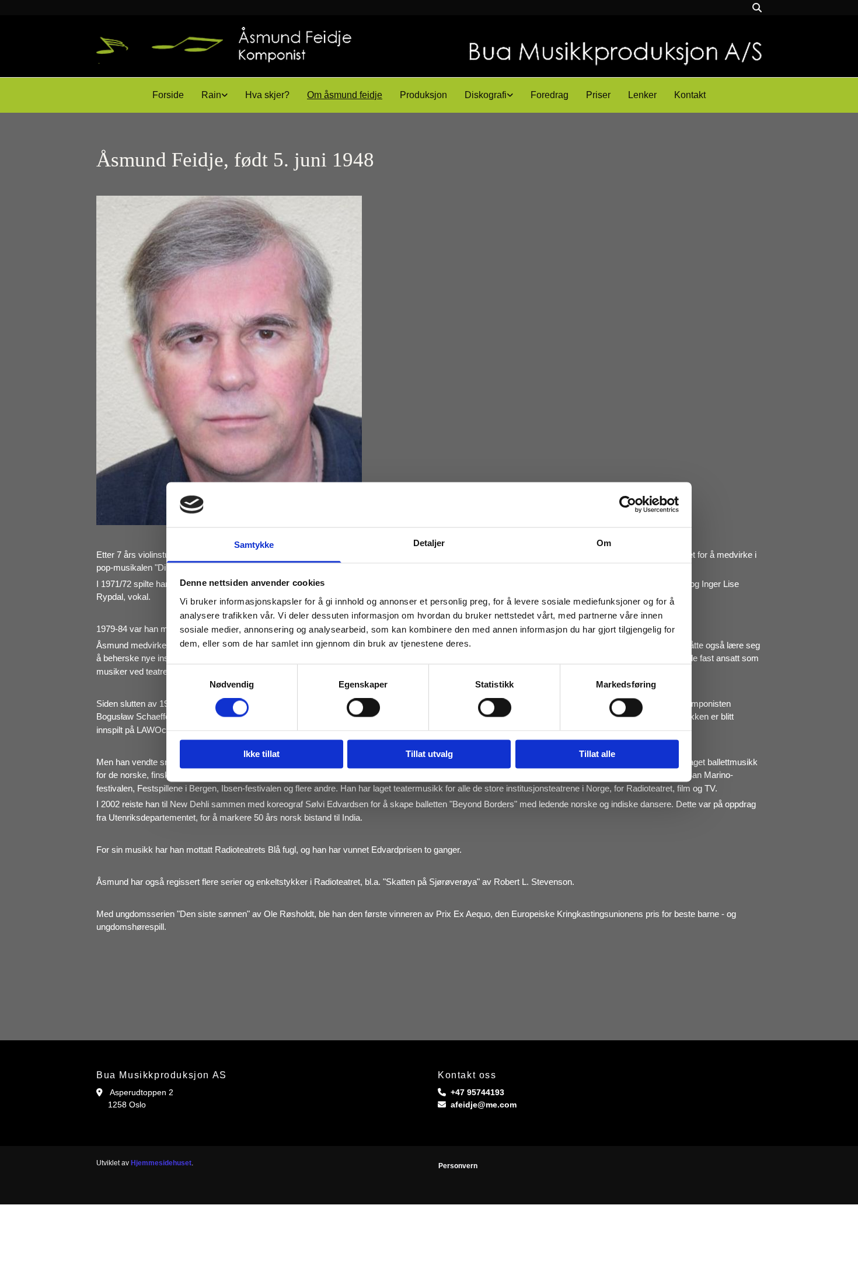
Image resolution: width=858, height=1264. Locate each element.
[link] (214, 95)
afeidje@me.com (484, 1104)
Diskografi (486, 95)
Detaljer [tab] (429, 543)
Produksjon (423, 95)
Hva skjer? (267, 95)
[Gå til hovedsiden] (429, 46)
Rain (211, 95)
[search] (757, 7)
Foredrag (549, 95)
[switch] (363, 708)
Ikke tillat (261, 754)
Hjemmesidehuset (161, 1163)
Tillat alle (597, 754)
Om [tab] (604, 543)
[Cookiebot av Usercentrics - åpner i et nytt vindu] (628, 504)
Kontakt (690, 95)
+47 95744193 (477, 1092)
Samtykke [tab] (254, 545)
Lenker (642, 95)
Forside (168, 95)
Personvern (457, 1166)
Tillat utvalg (429, 754)
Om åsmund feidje (344, 95)
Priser (598, 95)
